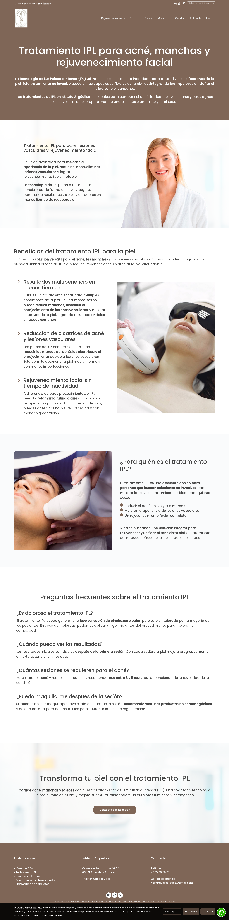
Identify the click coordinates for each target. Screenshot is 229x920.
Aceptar (208, 911)
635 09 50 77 (161, 872)
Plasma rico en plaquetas (32, 884)
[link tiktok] (179, 3)
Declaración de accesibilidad (158, 901)
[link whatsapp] (184, 3)
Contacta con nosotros (114, 810)
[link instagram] (175, 3)
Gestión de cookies (102, 901)
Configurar (172, 911)
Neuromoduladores (28, 876)
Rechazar (191, 911)
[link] (21, 18)
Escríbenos (44, 3)
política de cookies (51, 915)
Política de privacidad (127, 901)
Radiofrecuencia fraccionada (35, 880)
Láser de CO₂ (24, 868)
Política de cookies (79, 901)
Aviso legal (60, 901)
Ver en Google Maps (97, 879)
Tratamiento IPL (26, 872)
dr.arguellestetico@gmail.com (173, 883)
